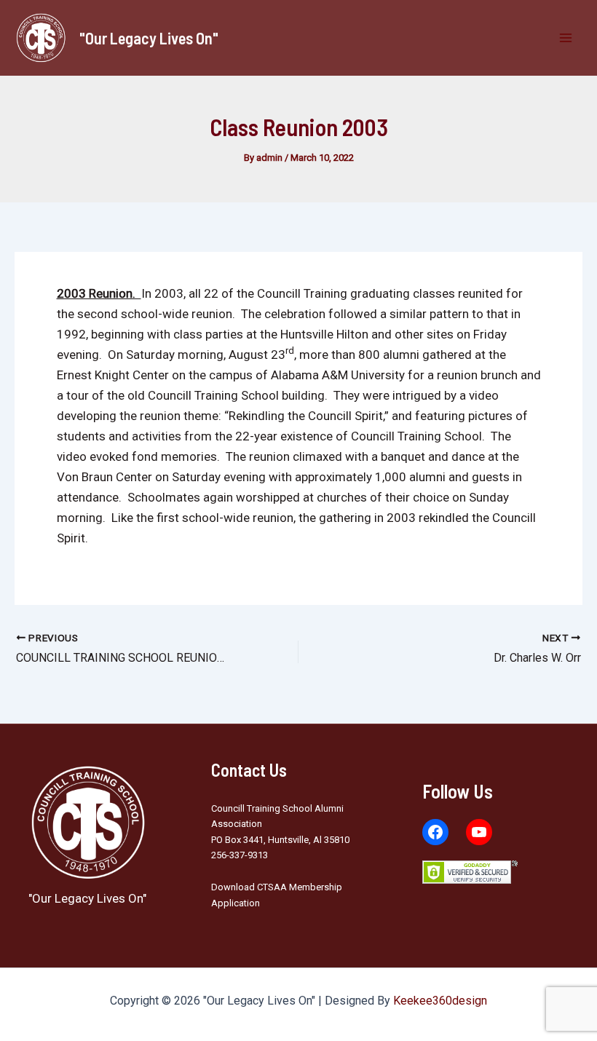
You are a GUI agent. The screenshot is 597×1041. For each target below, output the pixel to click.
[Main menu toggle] (566, 38)
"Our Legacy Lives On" (148, 37)
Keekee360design (440, 1001)
